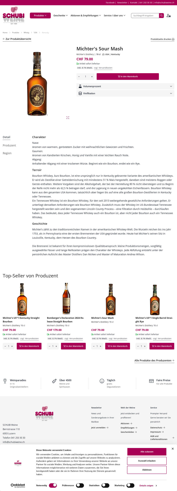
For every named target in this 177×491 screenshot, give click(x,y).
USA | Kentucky (112, 54)
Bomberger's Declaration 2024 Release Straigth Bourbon (65, 319)
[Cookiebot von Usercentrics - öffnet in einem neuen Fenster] (18, 486)
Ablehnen (147, 470)
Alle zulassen (146, 451)
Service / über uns (113, 15)
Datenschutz (156, 427)
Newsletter (122, 2)
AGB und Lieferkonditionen (158, 438)
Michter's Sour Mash (102, 317)
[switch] (80, 486)
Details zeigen (146, 485)
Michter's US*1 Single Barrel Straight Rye (154, 319)
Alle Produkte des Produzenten (153, 360)
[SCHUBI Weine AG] (13, 15)
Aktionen (125, 423)
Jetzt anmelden (98, 427)
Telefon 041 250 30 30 (14, 437)
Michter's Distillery (85, 54)
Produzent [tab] (9, 145)
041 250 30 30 (145, 2)
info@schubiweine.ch (164, 2)
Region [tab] (7, 153)
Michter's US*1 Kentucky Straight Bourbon (21, 319)
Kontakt (133, 2)
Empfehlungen (127, 427)
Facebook (110, 2)
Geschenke (59, 15)
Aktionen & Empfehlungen (84, 15)
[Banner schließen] (173, 449)
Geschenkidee (127, 432)
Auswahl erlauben (147, 461)
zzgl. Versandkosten (103, 67)
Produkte (39, 15)
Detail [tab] (6, 137)
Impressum (155, 432)
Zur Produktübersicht (18, 39)
